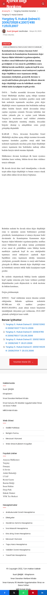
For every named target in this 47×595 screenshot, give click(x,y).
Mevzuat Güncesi (14, 438)
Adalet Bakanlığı (9, 473)
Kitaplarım (7, 393)
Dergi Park (7, 489)
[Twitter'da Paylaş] (14, 592)
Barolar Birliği (8, 483)
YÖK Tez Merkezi (10, 496)
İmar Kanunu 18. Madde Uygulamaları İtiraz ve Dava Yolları (23, 583)
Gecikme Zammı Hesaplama (19, 523)
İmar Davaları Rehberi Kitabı (15, 398)
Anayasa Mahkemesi (11, 459)
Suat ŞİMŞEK (8, 389)
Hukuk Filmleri (9, 493)
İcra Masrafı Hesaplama (17, 528)
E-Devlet (6, 469)
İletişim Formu (12, 433)
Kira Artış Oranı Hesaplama (18, 533)
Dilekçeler (10, 517)
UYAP (5, 476)
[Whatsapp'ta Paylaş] (23, 592)
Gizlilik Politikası (12, 427)
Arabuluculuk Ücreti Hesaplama (20, 512)
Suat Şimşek (12, 31)
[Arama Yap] (43, 4)
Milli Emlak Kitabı (10, 410)
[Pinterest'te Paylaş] (33, 592)
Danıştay (6, 466)
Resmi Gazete (8, 479)
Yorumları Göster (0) (22, 362)
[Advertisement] (23, 202)
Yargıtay (6, 463)
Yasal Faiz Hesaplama (16, 555)
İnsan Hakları (8, 486)
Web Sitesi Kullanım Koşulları (19, 443)
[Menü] (4, 4)
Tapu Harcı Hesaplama (16, 544)
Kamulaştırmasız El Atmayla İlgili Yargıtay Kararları (22, 47)
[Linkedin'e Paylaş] (42, 592)
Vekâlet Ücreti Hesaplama (18, 549)
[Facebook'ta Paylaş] (4, 592)
